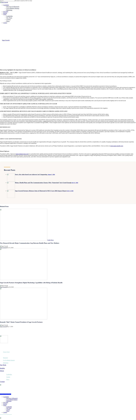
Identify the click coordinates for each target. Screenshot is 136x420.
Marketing (5, 362)
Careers (8, 377)
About (2, 371)
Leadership (9, 374)
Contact (2, 381)
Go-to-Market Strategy (12, 399)
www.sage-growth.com (116, 146)
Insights (2, 368)
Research (5, 357)
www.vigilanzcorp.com (22, 154)
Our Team (8, 408)
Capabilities (6, 397)
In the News (51, 240)
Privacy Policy (6, 352)
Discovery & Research (12, 398)
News (7, 379)
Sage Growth (6, 40)
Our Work (3, 365)
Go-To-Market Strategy (9, 360)
